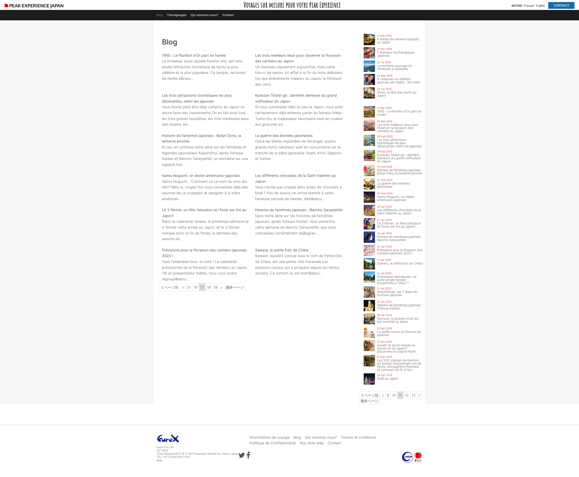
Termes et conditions (358, 437)
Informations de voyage (269, 437)
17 (202, 287)
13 (413, 395)
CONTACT (561, 5)
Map (159, 460)
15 (189, 287)
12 (407, 395)
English (540, 5)
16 (195, 287)
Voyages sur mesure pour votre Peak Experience (292, 4)
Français (529, 5)
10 (394, 395)
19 (216, 287)
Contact (228, 15)
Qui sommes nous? (204, 15)
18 (209, 287)
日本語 (518, 5)
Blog (160, 15)
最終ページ (235, 287)
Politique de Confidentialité (272, 443)
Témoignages (177, 15)
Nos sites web (312, 443)
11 (400, 395)
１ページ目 (170, 287)
